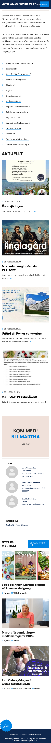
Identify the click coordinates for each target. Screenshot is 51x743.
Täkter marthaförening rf (17, 144)
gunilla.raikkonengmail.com (33, 504)
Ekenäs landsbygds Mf (16, 79)
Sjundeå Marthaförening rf (18, 123)
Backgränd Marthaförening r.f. (19, 63)
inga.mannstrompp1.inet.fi (32, 473)
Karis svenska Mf (13, 101)
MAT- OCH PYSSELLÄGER (19, 396)
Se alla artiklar (37, 543)
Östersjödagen (12, 206)
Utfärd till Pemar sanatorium (22, 333)
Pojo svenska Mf (13, 117)
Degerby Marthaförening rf (18, 74)
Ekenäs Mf (10, 85)
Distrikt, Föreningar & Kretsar (17, 525)
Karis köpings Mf (13, 95)
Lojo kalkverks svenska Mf (17, 112)
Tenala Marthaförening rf (17, 139)
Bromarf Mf (11, 68)
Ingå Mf (9, 90)
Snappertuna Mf (13, 128)
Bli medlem (43, 4)
